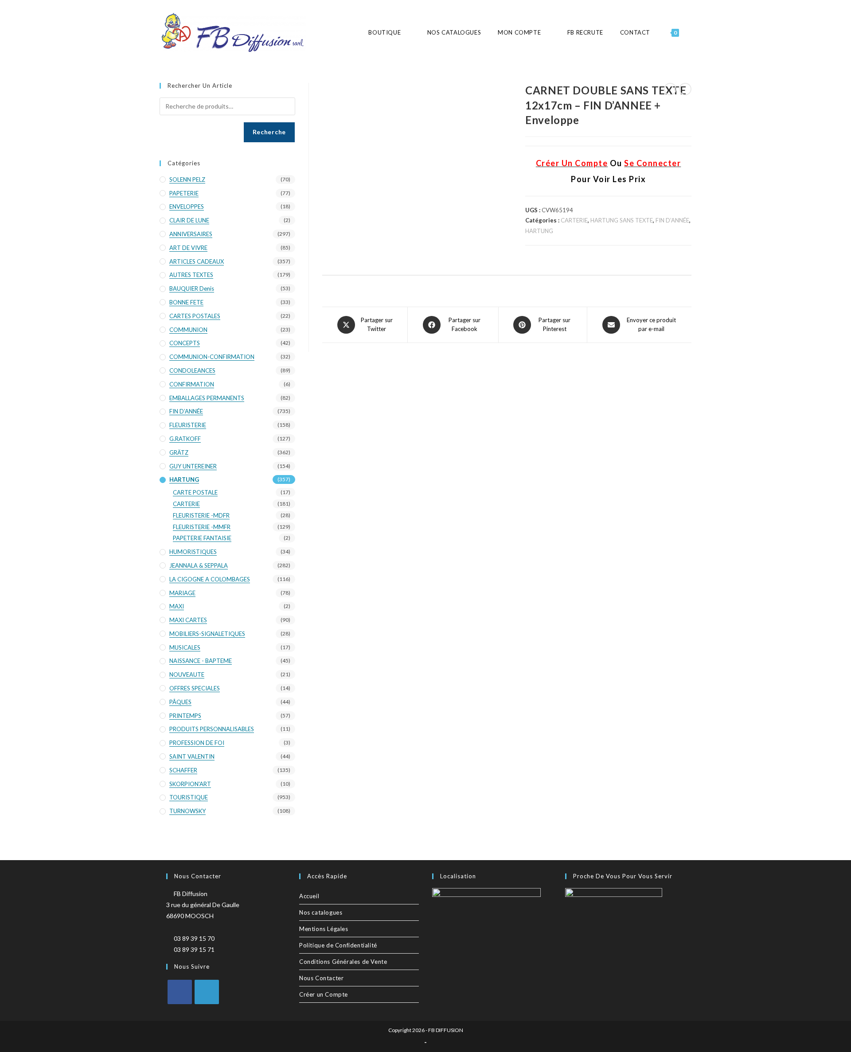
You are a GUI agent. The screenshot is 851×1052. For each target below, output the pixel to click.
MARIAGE (182, 592)
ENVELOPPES (186, 206)
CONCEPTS (184, 343)
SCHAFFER (183, 770)
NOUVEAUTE (186, 674)
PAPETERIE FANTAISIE (202, 538)
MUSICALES (184, 647)
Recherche (269, 132)
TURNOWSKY (187, 810)
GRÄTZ (178, 452)
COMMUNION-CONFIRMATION (211, 356)
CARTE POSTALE (195, 492)
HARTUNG (539, 230)
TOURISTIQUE (188, 797)
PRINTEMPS (185, 715)
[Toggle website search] (691, 32)
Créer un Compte (323, 994)
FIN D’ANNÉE (672, 220)
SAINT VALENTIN (192, 756)
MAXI (176, 606)
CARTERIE (574, 220)
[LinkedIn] (207, 992)
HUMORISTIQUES (193, 551)
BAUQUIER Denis (191, 288)
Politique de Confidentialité (338, 945)
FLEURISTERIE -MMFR (201, 526)
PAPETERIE (184, 193)
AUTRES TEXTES (191, 274)
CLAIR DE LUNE (189, 220)
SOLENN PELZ (187, 179)
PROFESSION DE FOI (196, 742)
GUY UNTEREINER (193, 466)
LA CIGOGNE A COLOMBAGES (209, 579)
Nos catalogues (320, 912)
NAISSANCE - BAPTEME (200, 660)
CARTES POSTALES (194, 315)
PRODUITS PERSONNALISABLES (211, 729)
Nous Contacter (321, 978)
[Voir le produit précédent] (670, 89)
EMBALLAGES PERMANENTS (206, 397)
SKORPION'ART (190, 783)
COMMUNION (188, 329)
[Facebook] (180, 992)
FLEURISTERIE (187, 425)
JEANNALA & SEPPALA (198, 565)
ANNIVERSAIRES (190, 234)
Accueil (309, 896)
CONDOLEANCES (192, 370)
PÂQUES (180, 701)
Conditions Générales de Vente (343, 961)
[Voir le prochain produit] (685, 89)
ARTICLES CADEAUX (196, 261)
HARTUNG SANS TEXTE (621, 220)
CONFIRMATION (191, 384)
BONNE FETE (186, 302)
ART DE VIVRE (188, 247)
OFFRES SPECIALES (194, 688)
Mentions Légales (323, 928)
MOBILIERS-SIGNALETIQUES (207, 633)
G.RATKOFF (185, 438)
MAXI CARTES (188, 619)
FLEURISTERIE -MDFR (201, 515)
